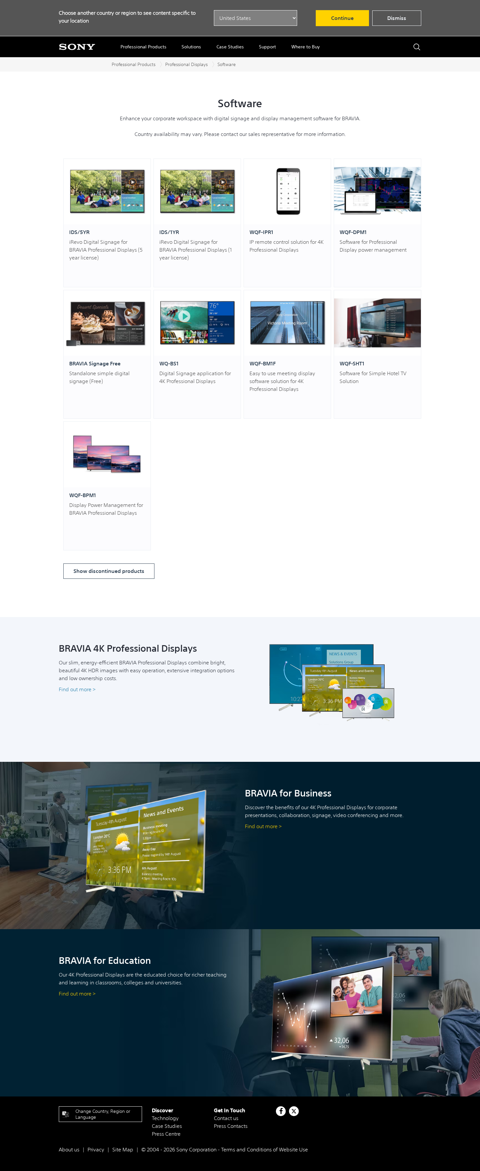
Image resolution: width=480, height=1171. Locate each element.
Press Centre (166, 1133)
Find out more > (78, 689)
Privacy (96, 1149)
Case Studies (230, 47)
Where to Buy (305, 47)
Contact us (226, 1118)
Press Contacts (231, 1126)
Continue (342, 18)
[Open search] (417, 47)
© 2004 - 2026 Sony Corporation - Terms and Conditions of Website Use (224, 1149)
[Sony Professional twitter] (293, 1111)
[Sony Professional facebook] (281, 1111)
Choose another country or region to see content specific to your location (127, 16)
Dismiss (396, 18)
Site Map (122, 1149)
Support (267, 47)
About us (69, 1149)
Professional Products (143, 47)
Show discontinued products (108, 571)
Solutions (191, 47)
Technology (165, 1118)
